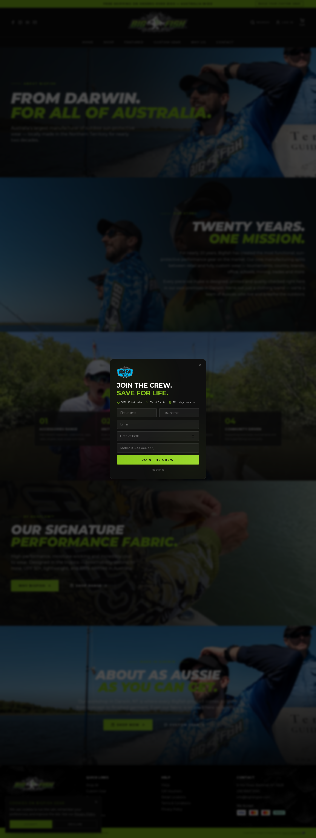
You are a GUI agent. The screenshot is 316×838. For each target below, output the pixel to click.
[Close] (199, 365)
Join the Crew (158, 460)
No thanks (158, 469)
